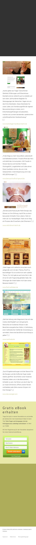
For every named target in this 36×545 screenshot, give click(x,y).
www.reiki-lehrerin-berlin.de (11, 225)
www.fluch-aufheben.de (10, 287)
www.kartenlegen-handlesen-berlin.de (15, 124)
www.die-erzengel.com (10, 394)
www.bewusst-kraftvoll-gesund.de (14, 178)
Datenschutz (13, 536)
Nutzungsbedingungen (23, 536)
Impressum (5, 536)
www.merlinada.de (9, 339)
